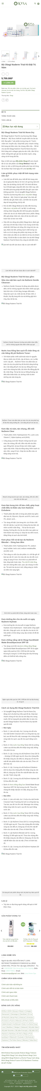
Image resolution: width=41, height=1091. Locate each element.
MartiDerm (10, 1027)
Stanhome (5, 1040)
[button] (2, 3)
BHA (3, 1053)
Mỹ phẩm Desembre (8, 1030)
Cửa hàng (11, 61)
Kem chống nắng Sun (17, 784)
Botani (21, 1011)
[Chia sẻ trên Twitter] (7, 100)
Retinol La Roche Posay (22, 1058)
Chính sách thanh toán (9, 996)
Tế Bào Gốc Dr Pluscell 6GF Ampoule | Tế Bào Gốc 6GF (30, 940)
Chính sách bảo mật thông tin (11, 984)
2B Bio (4, 1011)
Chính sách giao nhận (9, 992)
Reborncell (13, 1037)
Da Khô (22, 90)
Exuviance (5, 1021)
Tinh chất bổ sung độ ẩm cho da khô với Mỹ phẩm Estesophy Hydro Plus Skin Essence (10, 940)
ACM (9, 1011)
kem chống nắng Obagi (28, 646)
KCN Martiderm (26, 1060)
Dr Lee (30, 1014)
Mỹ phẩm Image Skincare (26, 1080)
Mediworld (24, 1027)
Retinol (7, 1053)
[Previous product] (7, 74)
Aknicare (15, 1011)
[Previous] (5, 30)
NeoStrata (12, 1034)
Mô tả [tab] (3, 112)
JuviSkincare (16, 1024)
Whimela (25, 1040)
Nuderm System (6, 92)
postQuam (5, 1037)
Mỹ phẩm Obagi (30, 90)
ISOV (31, 1021)
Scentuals (21, 1037)
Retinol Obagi (25, 1053)
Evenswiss (30, 1017)
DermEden (23, 1014)
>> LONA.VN (8, 83)
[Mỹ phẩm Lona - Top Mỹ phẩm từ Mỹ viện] (20, 3)
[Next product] (3, 74)
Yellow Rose (33, 1040)
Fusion (12, 1021)
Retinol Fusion (15, 1060)
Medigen (17, 1027)
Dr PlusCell (5, 1017)
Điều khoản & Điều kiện (9, 1000)
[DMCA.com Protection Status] (22, 1072)
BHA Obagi (10, 1055)
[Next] (36, 30)
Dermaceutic (5, 1014)
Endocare (22, 1017)
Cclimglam (28, 1011)
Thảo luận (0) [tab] (6, 120)
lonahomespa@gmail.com (10, 973)
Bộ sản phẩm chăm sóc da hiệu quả (18, 88)
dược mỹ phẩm (26, 195)
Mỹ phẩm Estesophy (22, 1030)
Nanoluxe (4, 1034)
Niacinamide (15, 1053)
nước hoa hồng (18, 745)
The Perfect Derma (15, 1040)
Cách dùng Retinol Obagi (23, 1055)
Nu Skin (19, 1034)
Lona (3, 61)
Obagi (11, 95)
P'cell (30, 1034)
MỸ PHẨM (7, 1063)
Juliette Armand (6, 1024)
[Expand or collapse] (37, 126)
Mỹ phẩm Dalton (34, 1027)
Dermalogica (14, 1014)
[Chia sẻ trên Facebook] (3, 100)
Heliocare (18, 1021)
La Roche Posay (32, 1024)
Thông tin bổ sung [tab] (8, 116)
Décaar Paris (14, 1017)
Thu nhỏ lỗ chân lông (29, 562)
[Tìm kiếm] (35, 3)
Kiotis (24, 1024)
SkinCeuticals (30, 1037)
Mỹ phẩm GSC (33, 1030)
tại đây (29, 169)
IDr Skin (25, 1021)
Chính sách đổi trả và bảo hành (12, 988)
